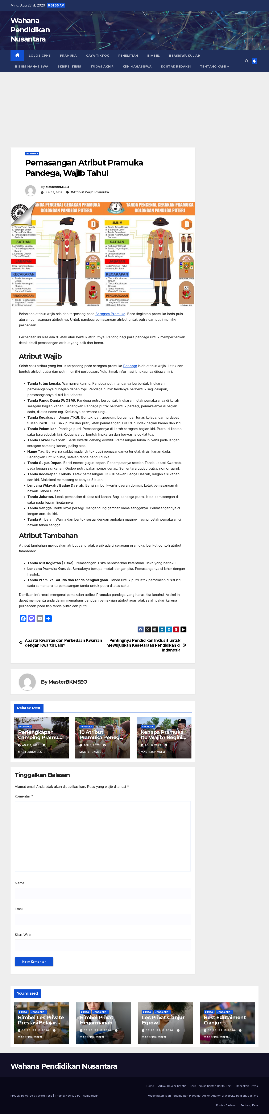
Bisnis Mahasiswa (31, 66)
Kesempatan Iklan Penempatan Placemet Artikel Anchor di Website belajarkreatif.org (203, 1095)
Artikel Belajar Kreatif (172, 1086)
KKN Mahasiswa (137, 66)
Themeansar (89, 1095)
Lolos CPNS (40, 55)
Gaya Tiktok (97, 55)
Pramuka (68, 55)
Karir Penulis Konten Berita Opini (211, 1086)
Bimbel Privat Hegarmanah (96, 1020)
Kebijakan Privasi (247, 1086)
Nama (19, 883)
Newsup (71, 1095)
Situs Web (23, 935)
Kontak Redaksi (176, 66)
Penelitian (128, 55)
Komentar (24, 796)
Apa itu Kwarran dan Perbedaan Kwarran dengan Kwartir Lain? (63, 643)
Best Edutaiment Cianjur (225, 1020)
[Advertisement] (134, 103)
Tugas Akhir (102, 66)
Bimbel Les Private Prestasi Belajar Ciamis (41, 1022)
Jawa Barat (38, 1012)
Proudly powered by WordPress (32, 1095)
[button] (246, 61)
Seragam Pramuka (110, 314)
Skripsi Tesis (69, 66)
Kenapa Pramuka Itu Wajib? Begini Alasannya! (162, 737)
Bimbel (153, 55)
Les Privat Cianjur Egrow (163, 1020)
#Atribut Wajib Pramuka (90, 192)
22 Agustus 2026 (36, 1030)
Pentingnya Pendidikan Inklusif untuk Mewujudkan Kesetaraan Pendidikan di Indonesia (144, 645)
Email (19, 909)
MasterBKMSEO (57, 187)
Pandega (130, 366)
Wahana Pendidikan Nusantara (30, 29)
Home (150, 1086)
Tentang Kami (213, 66)
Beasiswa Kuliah (184, 55)
